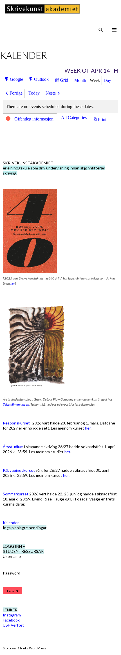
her (12, 283)
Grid (65, 81)
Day (107, 80)
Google (16, 80)
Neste (51, 93)
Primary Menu (114, 30)
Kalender (11, 522)
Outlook (41, 80)
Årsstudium (13, 446)
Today (34, 93)
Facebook (11, 620)
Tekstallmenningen (16, 404)
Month (80, 80)
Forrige (16, 93)
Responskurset (16, 423)
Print (103, 120)
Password (11, 573)
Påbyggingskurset (19, 470)
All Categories (74, 117)
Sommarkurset (15, 493)
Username (12, 556)
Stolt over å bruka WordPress (24, 648)
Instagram (12, 614)
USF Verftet (13, 625)
